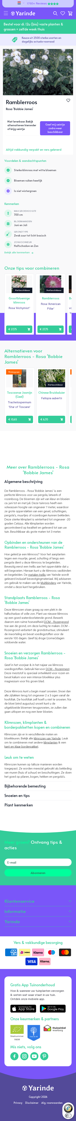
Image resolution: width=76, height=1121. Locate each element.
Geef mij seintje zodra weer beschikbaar (55, 128)
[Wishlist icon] (28, 279)
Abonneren (38, 873)
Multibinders (48, 583)
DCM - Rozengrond (56, 622)
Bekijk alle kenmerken (17, 252)
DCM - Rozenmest (57, 669)
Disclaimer (31, 1102)
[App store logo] (23, 1009)
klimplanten (51, 742)
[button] (6, 13)
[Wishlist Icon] (68, 100)
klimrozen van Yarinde (47, 738)
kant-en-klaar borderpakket (21, 746)
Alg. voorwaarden (52, 1102)
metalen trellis (37, 574)
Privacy (18, 1102)
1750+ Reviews (37, 3)
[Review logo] (33, 1033)
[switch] (68, 1116)
